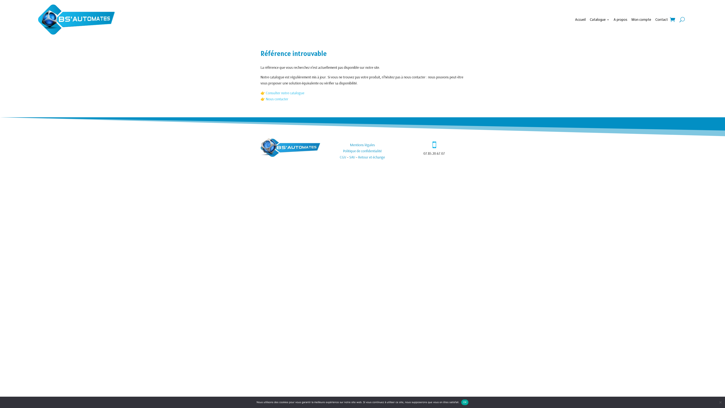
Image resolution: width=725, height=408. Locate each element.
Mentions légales (362, 145)
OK (465, 402)
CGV (343, 157)
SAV (352, 157)
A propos (620, 19)
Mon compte (641, 19)
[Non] (720, 402)
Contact (661, 19)
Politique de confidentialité (362, 151)
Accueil (580, 19)
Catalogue (598, 19)
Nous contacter (277, 99)
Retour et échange (371, 157)
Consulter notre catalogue (284, 93)
